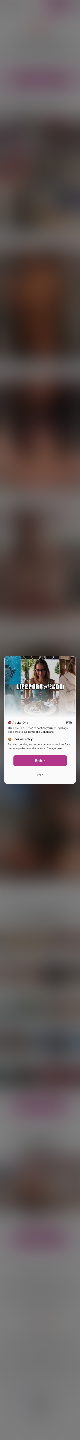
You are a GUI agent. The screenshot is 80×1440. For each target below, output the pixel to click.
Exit (40, 775)
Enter (40, 760)
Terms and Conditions (40, 731)
